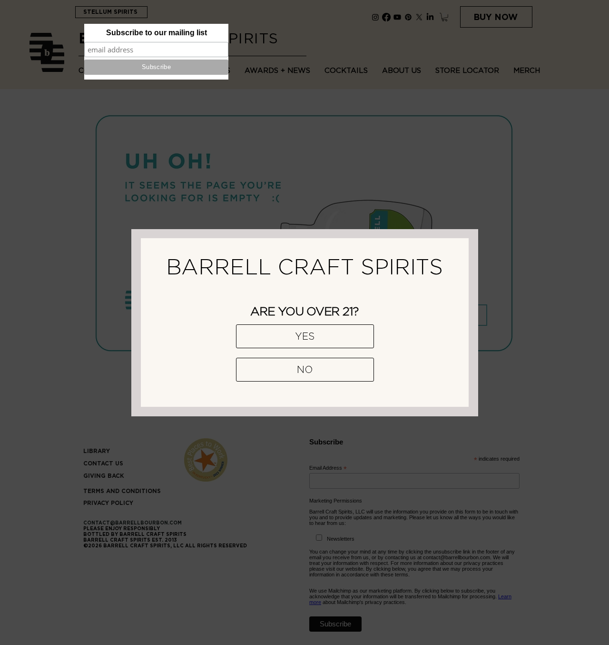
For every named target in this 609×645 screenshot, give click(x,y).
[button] (305, 336)
